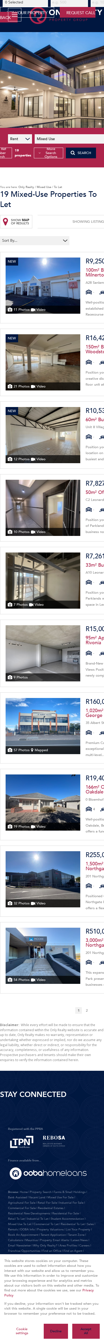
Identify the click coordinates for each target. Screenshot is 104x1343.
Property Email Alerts (54, 1240)
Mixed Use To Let (19, 1224)
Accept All (86, 1331)
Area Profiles (68, 1246)
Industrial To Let (38, 1219)
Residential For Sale (65, 1213)
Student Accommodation (67, 1219)
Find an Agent (72, 1251)
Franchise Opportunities (24, 1251)
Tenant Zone (76, 1235)
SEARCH (84, 153)
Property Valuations (50, 1229)
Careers (84, 1246)
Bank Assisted (17, 1197)
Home (24, 1192)
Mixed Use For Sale (60, 1197)
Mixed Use (44, 187)
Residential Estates (50, 1208)
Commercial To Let (46, 1224)
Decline (56, 1331)
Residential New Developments (29, 1213)
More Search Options (51, 153)
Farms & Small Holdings (70, 1192)
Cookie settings (22, 1331)
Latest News (79, 1240)
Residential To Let (73, 1224)
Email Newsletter (19, 1246)
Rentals (13, 1229)
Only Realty (26, 187)
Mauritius (31, 1240)
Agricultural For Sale (21, 1203)
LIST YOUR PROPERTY (27, 13)
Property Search (40, 1192)
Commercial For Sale (22, 1208)
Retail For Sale (47, 1203)
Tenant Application (53, 1235)
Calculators (15, 1240)
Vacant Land (37, 1197)
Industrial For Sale (71, 1203)
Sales (90, 1224)
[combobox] (31, 240)
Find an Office (51, 1251)
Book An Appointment (23, 1235)
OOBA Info (27, 1229)
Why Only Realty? (45, 1246)
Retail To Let (16, 1219)
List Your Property (78, 1229)
